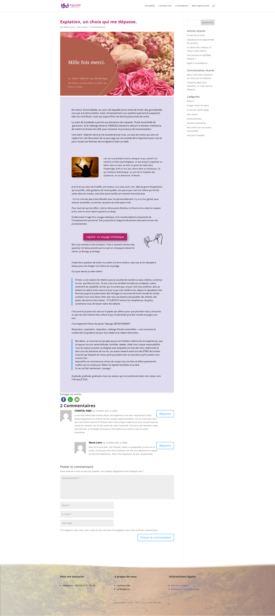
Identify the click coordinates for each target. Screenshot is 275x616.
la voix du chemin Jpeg (198, 110)
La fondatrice (181, 6)
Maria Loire (69, 27)
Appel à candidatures (197, 63)
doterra (190, 101)
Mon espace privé (200, 6)
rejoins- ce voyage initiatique (105, 237)
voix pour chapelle (196, 135)
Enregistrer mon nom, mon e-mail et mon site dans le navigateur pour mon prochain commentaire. (110, 530)
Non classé (82, 27)
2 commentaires (97, 27)
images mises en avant (198, 105)
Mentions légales (180, 585)
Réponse (165, 414)
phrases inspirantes (196, 123)
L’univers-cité (164, 6)
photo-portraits (194, 118)
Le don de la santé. (196, 35)
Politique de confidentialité (185, 589)
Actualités (150, 6)
